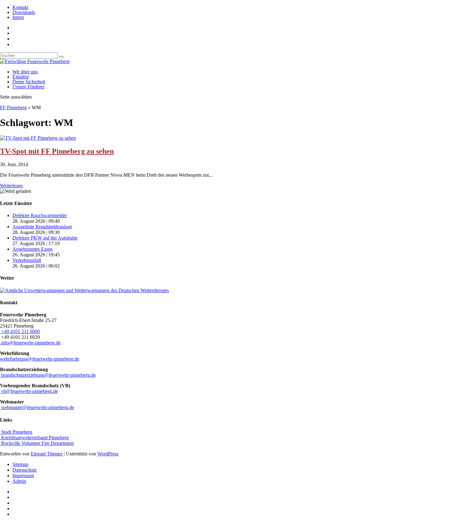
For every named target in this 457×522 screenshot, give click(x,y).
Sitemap (20, 464)
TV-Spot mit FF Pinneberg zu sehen (57, 151)
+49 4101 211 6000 (20, 331)
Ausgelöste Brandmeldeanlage (42, 226)
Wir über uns (25, 71)
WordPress (107, 453)
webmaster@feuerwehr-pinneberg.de (37, 407)
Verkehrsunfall (26, 260)
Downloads (23, 12)
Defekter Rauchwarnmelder (39, 215)
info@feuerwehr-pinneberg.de (30, 342)
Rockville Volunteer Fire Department (37, 443)
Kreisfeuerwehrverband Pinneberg (34, 437)
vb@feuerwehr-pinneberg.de (29, 391)
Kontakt (20, 7)
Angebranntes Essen (32, 249)
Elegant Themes (46, 453)
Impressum (23, 475)
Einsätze (20, 76)
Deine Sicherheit (28, 81)
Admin (19, 481)
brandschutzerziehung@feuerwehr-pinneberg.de (48, 375)
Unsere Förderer (28, 86)
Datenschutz (24, 470)
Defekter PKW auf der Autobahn (44, 237)
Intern (18, 17)
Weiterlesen (11, 185)
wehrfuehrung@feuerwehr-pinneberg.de (39, 358)
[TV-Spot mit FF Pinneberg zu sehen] (38, 138)
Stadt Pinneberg (16, 432)
